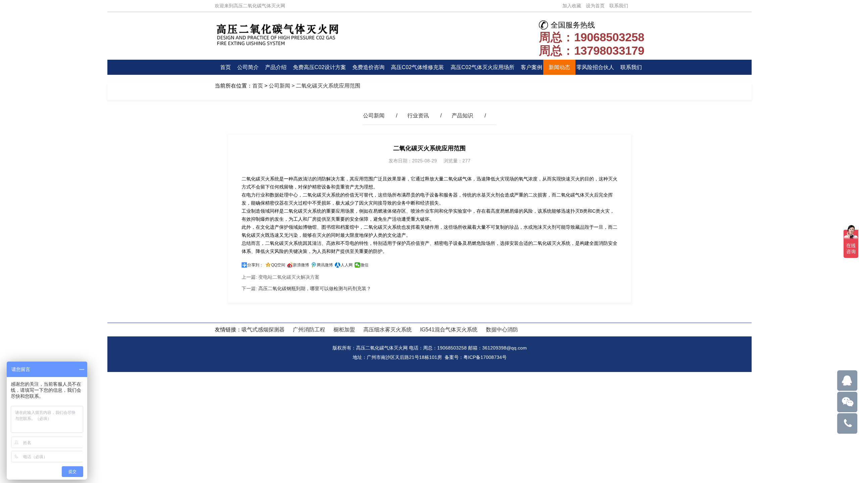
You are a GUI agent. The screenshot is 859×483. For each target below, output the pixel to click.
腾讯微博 (325, 265)
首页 (225, 67)
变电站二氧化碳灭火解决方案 (288, 277)
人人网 (347, 265)
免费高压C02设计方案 (319, 67)
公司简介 (248, 67)
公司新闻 (279, 86)
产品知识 (462, 115)
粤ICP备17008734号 (485, 357)
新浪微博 (301, 265)
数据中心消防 (502, 329)
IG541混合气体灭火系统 (448, 329)
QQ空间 (278, 265)
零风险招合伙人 (595, 67)
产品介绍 (276, 67)
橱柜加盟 (344, 329)
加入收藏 (571, 5)
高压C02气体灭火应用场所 (482, 67)
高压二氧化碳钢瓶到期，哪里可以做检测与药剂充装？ (314, 288)
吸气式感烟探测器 (263, 329)
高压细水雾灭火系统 (387, 329)
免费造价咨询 (368, 67)
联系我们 (618, 5)
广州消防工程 (309, 329)
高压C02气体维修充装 (417, 67)
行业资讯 (418, 115)
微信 (364, 265)
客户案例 (531, 67)
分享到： (255, 265)
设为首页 (595, 5)
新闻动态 (559, 67)
